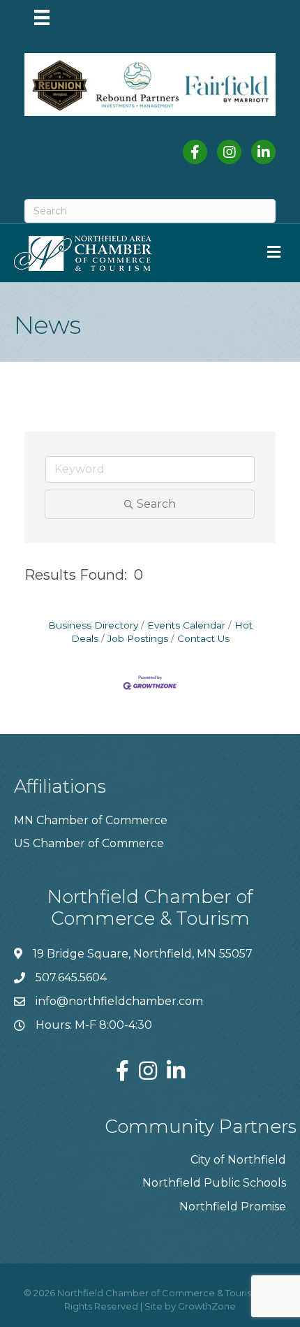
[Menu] (41, 17)
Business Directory (93, 625)
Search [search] (156, 504)
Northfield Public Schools (214, 1182)
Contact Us (203, 638)
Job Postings (137, 638)
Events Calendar (186, 625)
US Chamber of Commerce (89, 843)
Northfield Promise (232, 1206)
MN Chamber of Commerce (90, 820)
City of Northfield (238, 1159)
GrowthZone (207, 1306)
